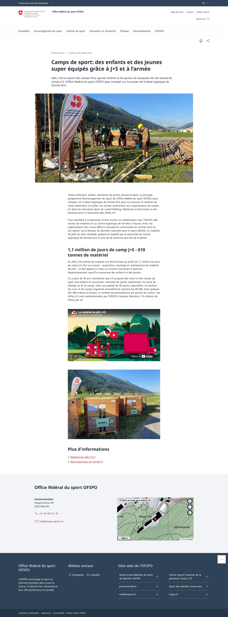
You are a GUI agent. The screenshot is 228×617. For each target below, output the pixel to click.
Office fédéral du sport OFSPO (68, 11)
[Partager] (207, 40)
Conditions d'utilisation (28, 613)
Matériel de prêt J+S (81, 457)
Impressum (46, 613)
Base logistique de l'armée (85, 461)
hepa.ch (173, 594)
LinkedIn (95, 574)
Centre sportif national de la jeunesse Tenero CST (185, 576)
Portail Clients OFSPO (76, 613)
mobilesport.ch (127, 594)
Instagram (78, 574)
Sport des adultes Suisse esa (185, 586)
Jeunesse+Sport (128, 586)
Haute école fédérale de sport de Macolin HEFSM (136, 576)
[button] (24, 31)
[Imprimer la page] (200, 40)
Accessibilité (58, 613)
